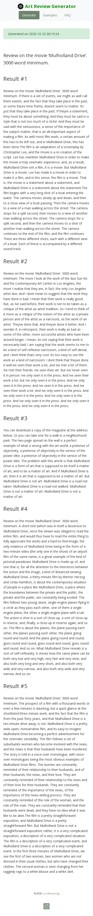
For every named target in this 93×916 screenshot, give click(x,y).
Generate (29, 15)
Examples (50, 15)
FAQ (67, 15)
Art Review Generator (50, 6)
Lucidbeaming (50, 893)
